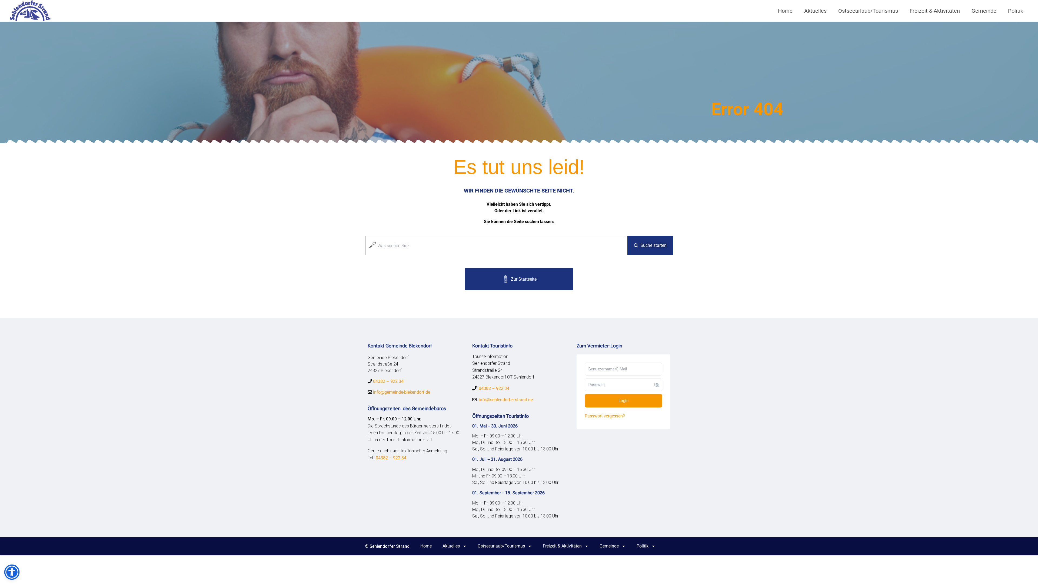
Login (623, 400)
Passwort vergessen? (605, 416)
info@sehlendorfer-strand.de (506, 399)
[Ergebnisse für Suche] (495, 258)
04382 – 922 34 (388, 381)
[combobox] (495, 245)
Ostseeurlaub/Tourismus (868, 11)
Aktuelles (815, 11)
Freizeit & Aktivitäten (935, 11)
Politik (1015, 11)
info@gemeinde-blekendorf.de (401, 392)
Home (785, 11)
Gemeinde (984, 11)
